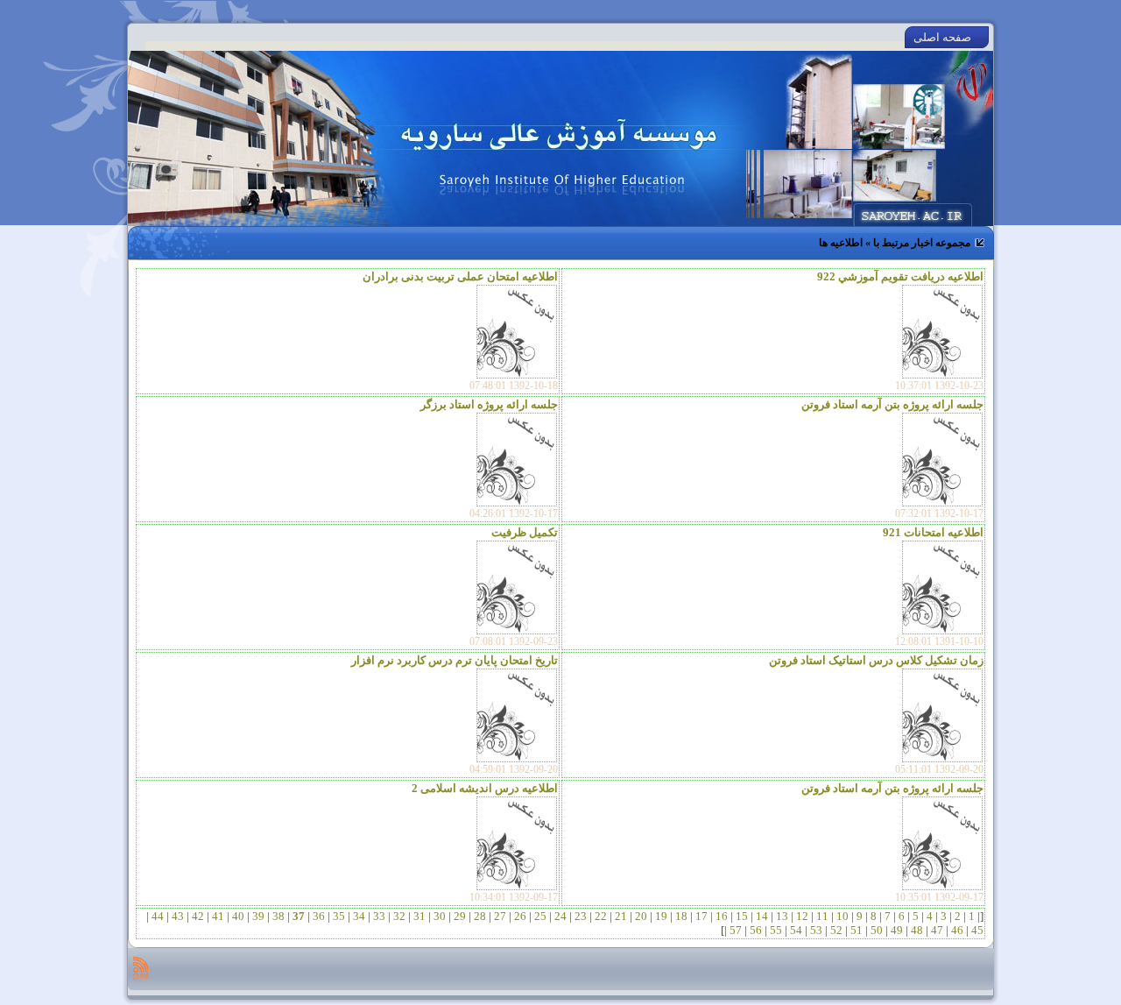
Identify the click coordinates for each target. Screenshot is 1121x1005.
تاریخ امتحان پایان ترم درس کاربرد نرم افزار (454, 660)
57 (735, 930)
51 (856, 930)
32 (399, 916)
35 (339, 916)
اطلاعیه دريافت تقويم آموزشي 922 (900, 276)
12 (802, 916)
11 (822, 916)
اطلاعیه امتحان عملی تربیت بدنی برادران (460, 276)
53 (816, 930)
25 (540, 916)
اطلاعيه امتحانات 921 (933, 532)
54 (796, 930)
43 (178, 916)
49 (897, 930)
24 (560, 916)
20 (641, 916)
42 (198, 916)
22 (601, 916)
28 (480, 916)
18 (681, 916)
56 (756, 930)
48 (917, 930)
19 (661, 916)
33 (379, 916)
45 (976, 930)
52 (836, 930)
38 (278, 916)
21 (621, 916)
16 (721, 916)
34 (359, 916)
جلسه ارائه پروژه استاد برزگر (489, 404)
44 (157, 916)
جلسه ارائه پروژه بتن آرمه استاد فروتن (892, 404)
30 (439, 916)
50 (876, 930)
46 (957, 930)
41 (218, 916)
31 (419, 916)
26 (520, 916)
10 (842, 916)
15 (742, 916)
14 (762, 916)
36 (319, 916)
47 (937, 930)
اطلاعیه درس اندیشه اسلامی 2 (485, 788)
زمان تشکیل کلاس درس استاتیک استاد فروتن (876, 660)
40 (238, 916)
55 (776, 930)
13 (782, 916)
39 (258, 916)
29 (460, 916)
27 (500, 916)
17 (701, 916)
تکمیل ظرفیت (524, 532)
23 (580, 916)
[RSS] (140, 969)
